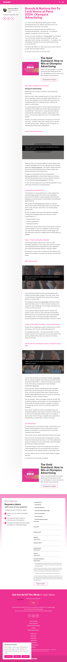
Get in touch (40, 609)
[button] (59, 2)
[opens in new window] (29, 615)
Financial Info (33, 635)
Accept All (25, 656)
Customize (8, 656)
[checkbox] (48, 512)
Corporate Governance (33, 644)
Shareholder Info (33, 642)
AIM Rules (33, 647)
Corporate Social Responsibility (33, 625)
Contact (33, 627)
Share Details (33, 638)
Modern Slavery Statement (33, 630)
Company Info (33, 633)
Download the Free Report (49, 79)
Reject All (17, 656)
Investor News (33, 640)
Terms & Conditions (33, 623)
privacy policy (51, 607)
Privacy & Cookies (33, 621)
